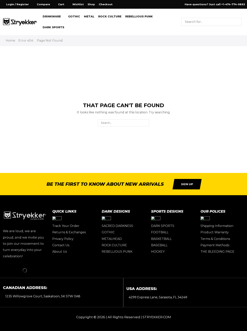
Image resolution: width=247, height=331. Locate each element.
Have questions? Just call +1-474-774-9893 (215, 4)
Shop (91, 4)
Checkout (106, 4)
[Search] (238, 22)
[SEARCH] (145, 123)
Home (10, 40)
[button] (15, 4)
